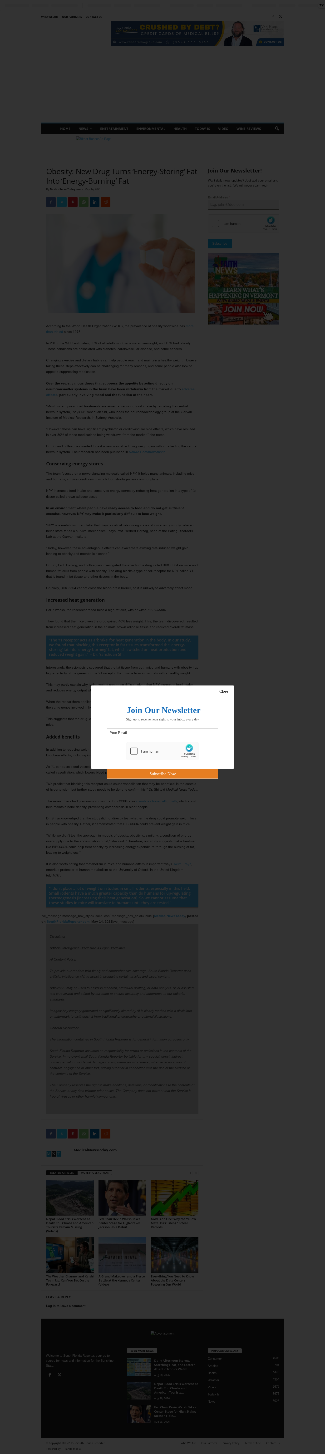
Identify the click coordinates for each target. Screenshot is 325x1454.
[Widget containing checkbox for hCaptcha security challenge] (162, 751)
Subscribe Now (162, 773)
